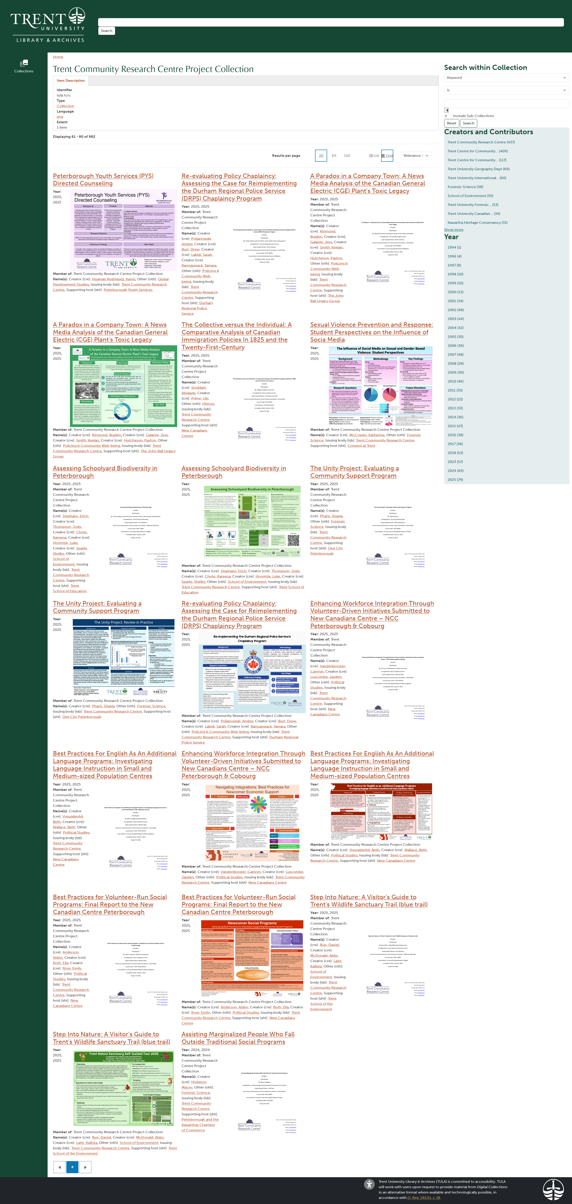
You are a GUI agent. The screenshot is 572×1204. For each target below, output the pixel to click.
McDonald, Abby (324, 955)
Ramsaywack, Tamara (199, 265)
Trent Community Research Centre (200, 292)
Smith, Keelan (331, 247)
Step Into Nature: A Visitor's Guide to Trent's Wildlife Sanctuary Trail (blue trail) (369, 900)
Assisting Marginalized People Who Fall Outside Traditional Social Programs (238, 1037)
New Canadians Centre (267, 882)
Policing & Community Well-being (200, 276)
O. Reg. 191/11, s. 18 (424, 1198)
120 (347, 155)
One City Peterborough (81, 717)
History (208, 404)
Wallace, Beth (64, 827)
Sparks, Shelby (193, 582)
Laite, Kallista (86, 1143)
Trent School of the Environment (323, 1003)
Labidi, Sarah (201, 255)
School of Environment (247, 582)
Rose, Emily (72, 968)
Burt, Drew (191, 249)
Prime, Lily (199, 398)
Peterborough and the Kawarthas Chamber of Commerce (200, 1124)
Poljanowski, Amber (237, 721)
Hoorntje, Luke (65, 543)
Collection (65, 106)
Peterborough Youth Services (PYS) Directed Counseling (103, 179)
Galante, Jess (321, 242)
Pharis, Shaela (331, 516)
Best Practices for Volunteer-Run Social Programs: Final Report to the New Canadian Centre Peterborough (110, 904)
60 (334, 155)
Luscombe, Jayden (326, 677)
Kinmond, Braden (106, 435)
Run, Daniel (329, 945)
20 (321, 155)
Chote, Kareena (218, 576)
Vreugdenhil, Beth (364, 850)
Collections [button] (23, 71)
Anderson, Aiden (234, 1007)
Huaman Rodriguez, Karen (113, 279)
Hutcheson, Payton (326, 258)
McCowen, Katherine (367, 435)
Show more (453, 230)
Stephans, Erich (75, 516)
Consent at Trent (361, 446)
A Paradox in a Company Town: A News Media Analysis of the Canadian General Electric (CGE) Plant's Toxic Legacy (367, 183)
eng (60, 117)
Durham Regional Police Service (197, 308)
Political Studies (76, 832)
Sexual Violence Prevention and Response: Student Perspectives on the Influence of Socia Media (371, 332)
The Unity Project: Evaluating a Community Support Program (354, 472)
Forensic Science (151, 706)
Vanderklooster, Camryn (241, 872)
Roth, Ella (60, 963)
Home (58, 57)
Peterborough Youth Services (128, 290)
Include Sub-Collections (473, 116)
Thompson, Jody (67, 527)
